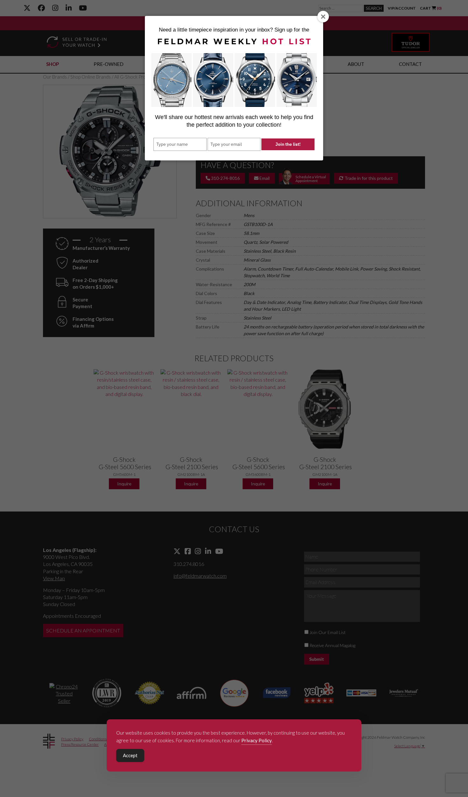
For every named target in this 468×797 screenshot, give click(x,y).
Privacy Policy (256, 740)
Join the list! (288, 144)
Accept (130, 755)
